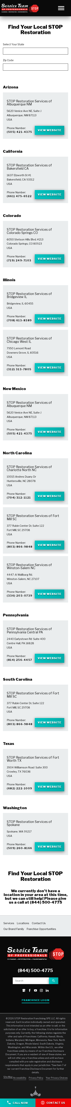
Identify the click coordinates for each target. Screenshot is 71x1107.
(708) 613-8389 (19, 320)
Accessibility (19, 1077)
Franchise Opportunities (41, 929)
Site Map (8, 1077)
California (12, 151)
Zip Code (8, 60)
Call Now (20, 1102)
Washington (15, 808)
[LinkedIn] (47, 991)
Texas (8, 743)
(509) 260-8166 (19, 848)
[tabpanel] (35, 439)
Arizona (10, 87)
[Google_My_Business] (23, 991)
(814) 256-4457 (19, 660)
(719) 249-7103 (19, 260)
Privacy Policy (36, 1077)
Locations (23, 923)
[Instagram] (41, 991)
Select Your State (13, 44)
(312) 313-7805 (19, 369)
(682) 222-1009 (19, 788)
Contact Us (39, 923)
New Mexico (14, 388)
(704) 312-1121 (19, 497)
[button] (61, 8)
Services (8, 923)
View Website (50, 130)
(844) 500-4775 (46, 902)
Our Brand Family (13, 929)
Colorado (12, 215)
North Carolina (17, 453)
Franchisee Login (35, 1000)
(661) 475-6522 (19, 196)
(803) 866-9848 (19, 546)
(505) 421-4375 (19, 132)
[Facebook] (29, 991)
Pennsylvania (16, 615)
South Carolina (17, 679)
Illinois (9, 280)
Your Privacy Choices (57, 1077)
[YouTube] (35, 991)
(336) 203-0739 (19, 595)
